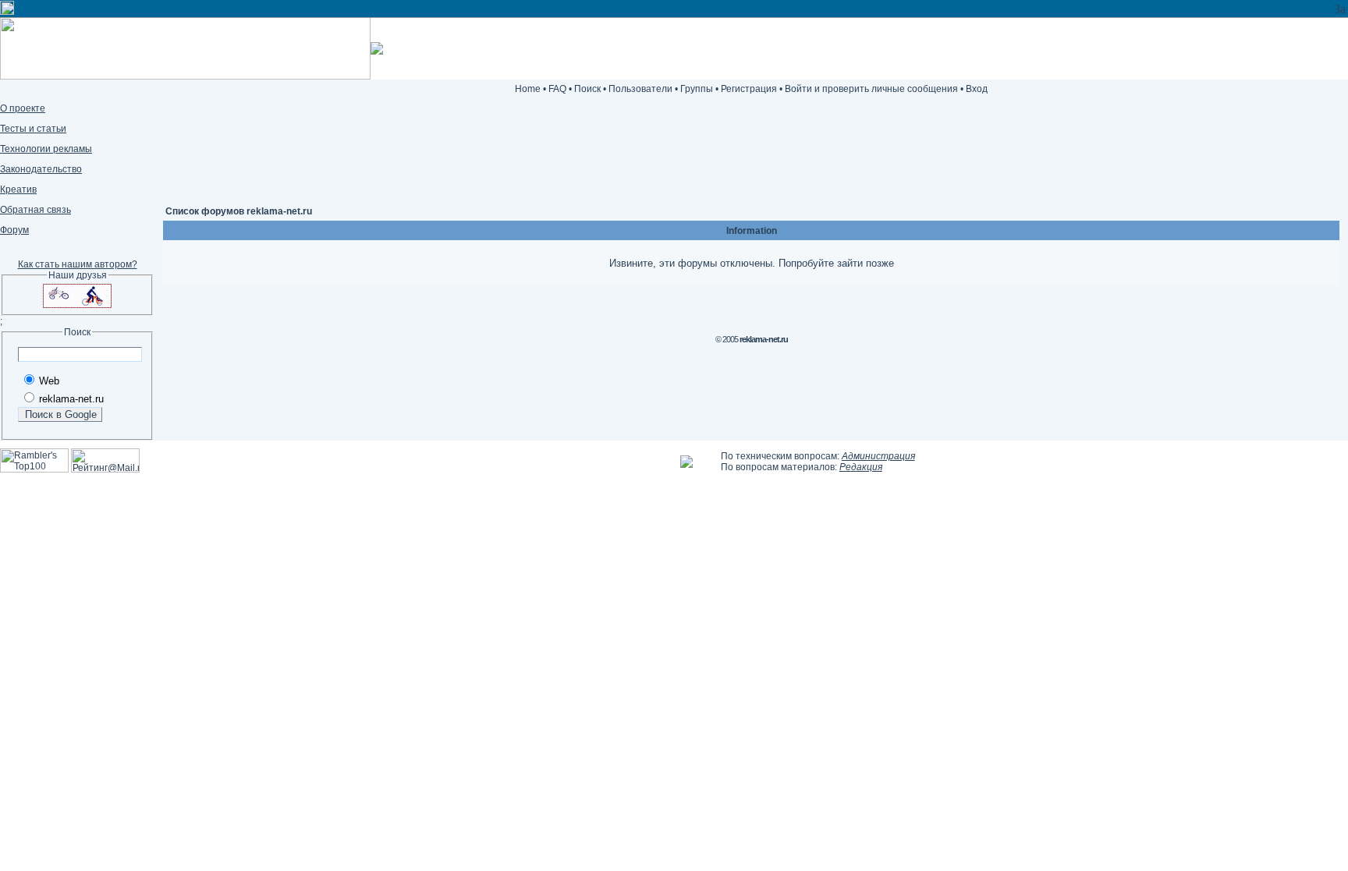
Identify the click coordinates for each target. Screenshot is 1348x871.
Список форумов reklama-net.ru (238, 211)
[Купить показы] (7, 10)
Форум (14, 230)
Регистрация (749, 88)
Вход (977, 88)
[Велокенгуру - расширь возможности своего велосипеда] (77, 304)
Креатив (18, 189)
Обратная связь (35, 209)
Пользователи (640, 88)
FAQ (557, 88)
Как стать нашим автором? (77, 264)
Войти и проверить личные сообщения (871, 88)
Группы (696, 88)
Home (528, 88)
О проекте (22, 108)
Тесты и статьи (33, 128)
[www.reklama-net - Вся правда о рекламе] (686, 464)
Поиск (587, 88)
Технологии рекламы (46, 148)
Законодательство (41, 169)
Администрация (878, 456)
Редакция (860, 467)
